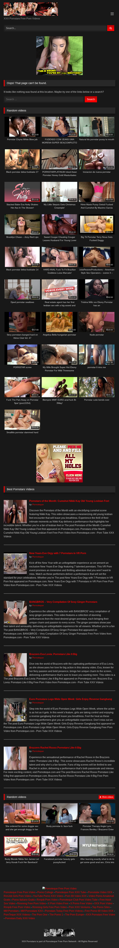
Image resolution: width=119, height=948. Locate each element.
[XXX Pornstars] (59, 9)
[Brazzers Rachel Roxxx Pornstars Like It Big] (15, 769)
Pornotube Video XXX (100, 892)
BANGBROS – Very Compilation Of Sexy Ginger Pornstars (63, 602)
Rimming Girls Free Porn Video (49, 907)
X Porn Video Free (58, 903)
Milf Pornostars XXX (32, 911)
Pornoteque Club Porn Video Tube (79, 899)
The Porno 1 (56, 914)
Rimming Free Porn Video (31, 903)
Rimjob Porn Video (47, 899)
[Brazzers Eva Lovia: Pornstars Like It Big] (15, 675)
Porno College (45, 892)
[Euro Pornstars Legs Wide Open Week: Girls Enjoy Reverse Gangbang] (15, 720)
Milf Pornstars (11, 911)
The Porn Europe (74, 914)
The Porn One (39, 914)
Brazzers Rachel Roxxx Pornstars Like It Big (55, 747)
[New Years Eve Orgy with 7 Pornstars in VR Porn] (15, 574)
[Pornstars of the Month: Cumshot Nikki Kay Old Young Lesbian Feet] (15, 522)
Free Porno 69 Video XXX (99, 911)
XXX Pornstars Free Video (100, 914)
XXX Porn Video (103, 903)
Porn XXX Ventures (79, 907)
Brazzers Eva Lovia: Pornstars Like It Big (53, 654)
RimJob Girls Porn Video (17, 896)
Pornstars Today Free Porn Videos (64, 911)
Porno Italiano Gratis (23, 899)
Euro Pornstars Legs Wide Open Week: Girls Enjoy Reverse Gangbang (70, 699)
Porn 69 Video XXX (76, 896)
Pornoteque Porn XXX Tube (70, 892)
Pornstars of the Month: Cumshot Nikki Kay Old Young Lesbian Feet (69, 501)
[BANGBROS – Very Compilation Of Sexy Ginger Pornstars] (15, 623)
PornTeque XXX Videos (17, 914)
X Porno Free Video (81, 903)
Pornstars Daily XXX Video (20, 918)
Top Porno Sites (101, 907)
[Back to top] (109, 939)
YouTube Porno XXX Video (48, 896)
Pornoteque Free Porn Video (19, 892)
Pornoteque (38, 504)
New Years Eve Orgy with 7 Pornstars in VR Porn (57, 553)
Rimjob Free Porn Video (17, 907)
